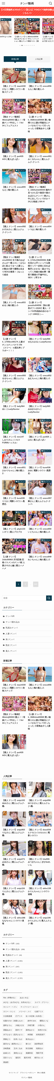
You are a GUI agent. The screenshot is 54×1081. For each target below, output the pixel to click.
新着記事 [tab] (15, 59)
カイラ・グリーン (42, 1002)
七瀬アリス (38, 1012)
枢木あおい (30, 1039)
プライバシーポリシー (28, 1073)
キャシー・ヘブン (10, 1007)
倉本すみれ (32, 1021)
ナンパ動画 (27, 3)
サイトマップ (13, 1073)
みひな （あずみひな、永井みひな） (17, 1002)
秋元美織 (29, 1048)
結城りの (6, 1053)
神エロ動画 (41, 1073)
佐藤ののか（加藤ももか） (13, 1021)
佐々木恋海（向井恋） (34, 1016)
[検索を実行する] (49, 598)
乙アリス (18, 1016)
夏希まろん (7, 1025)
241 (35, 584)
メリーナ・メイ (25, 1012)
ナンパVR (10, 616)
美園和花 (29, 1053)
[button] (28, 45)
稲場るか (39, 1048)
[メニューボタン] (3, 3)
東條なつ (6, 1039)
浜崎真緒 (6, 1048)
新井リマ (18, 1030)
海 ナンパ (10, 639)
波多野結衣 (38, 1044)
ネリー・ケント (9, 1012)
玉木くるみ (18, 1048)
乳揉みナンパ (12, 628)
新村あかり (30, 1030)
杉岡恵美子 (40, 1035)
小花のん (41, 1025)
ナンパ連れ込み (13, 622)
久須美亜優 (7, 1016)
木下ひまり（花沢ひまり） (13, 1035)
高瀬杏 (5, 1062)
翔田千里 (39, 1053)
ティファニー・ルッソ (29, 1007)
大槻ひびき (19, 1025)
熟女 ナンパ (11, 645)
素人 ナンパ (11, 651)
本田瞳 (30, 1035)
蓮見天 (18, 1058)
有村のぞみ (42, 1030)
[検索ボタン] (50, 3)
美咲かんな (18, 1053)
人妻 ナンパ (11, 634)
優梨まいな (44, 1021)
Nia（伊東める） (9, 998)
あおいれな (24, 998)
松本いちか (18, 1039)
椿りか (28, 1044)
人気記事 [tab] (39, 59)
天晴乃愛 (31, 1025)
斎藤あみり (7, 1030)
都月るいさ (38, 1058)
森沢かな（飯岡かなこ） (12, 1044)
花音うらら (7, 1058)
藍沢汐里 (27, 1058)
